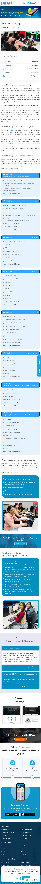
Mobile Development (8, 832)
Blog (2, 854)
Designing (4, 829)
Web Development (26, 829)
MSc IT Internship (25, 865)
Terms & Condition (26, 882)
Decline (16, 878)
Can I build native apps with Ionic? (15, 687)
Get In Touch (20, 544)
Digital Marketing (25, 832)
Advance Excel (5, 838)
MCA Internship (6, 862)
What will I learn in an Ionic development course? (18, 668)
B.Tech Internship (6, 865)
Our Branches (5, 852)
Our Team (4, 849)
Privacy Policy (14, 882)
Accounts (4, 835)
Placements (24, 849)
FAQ (21, 852)
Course (12, 27)
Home (3, 27)
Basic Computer (25, 838)
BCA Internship (24, 862)
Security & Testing (26, 835)
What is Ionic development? (13, 648)
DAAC (11, 130)
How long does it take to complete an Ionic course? (18, 680)
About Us (23, 846)
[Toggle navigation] (38, 3)
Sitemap (23, 854)
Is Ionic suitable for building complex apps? (19, 674)
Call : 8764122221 (29, 3)
